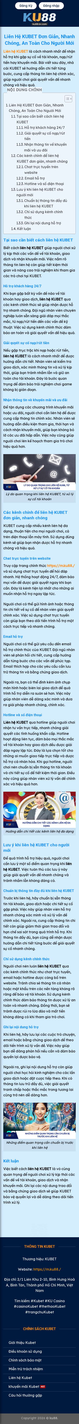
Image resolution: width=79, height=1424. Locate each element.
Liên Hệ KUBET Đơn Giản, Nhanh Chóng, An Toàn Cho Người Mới (36, 108)
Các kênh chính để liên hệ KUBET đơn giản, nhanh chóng (42, 158)
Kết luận (24, 229)
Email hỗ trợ (35, 178)
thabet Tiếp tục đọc (39, 1226)
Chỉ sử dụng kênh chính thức (43, 215)
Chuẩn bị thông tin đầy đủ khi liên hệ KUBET (45, 203)
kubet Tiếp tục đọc (39, 1236)
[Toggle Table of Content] (66, 98)
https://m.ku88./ (61, 565)
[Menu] (6, 19)
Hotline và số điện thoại (44, 184)
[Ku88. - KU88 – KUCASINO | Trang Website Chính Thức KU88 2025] (39, 19)
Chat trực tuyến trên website (41, 170)
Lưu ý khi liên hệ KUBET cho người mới (39, 192)
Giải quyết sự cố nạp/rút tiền (44, 136)
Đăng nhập (51, 6)
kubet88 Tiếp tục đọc (39, 1229)
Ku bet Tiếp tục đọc (40, 1233)
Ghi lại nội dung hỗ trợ (42, 223)
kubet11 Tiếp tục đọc (39, 1224)
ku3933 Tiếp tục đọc (40, 1231)
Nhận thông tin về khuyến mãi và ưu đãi (45, 147)
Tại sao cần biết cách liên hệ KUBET (40, 119)
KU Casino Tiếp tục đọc (39, 1234)
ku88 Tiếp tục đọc (39, 1227)
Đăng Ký (26, 6)
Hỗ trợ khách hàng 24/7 (44, 127)
